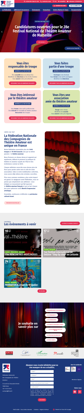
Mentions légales (77, 379)
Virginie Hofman (44, 409)
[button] (2, 32)
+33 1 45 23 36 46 (6, 388)
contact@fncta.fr (7, 391)
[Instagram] (80, 392)
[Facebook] (75, 392)
